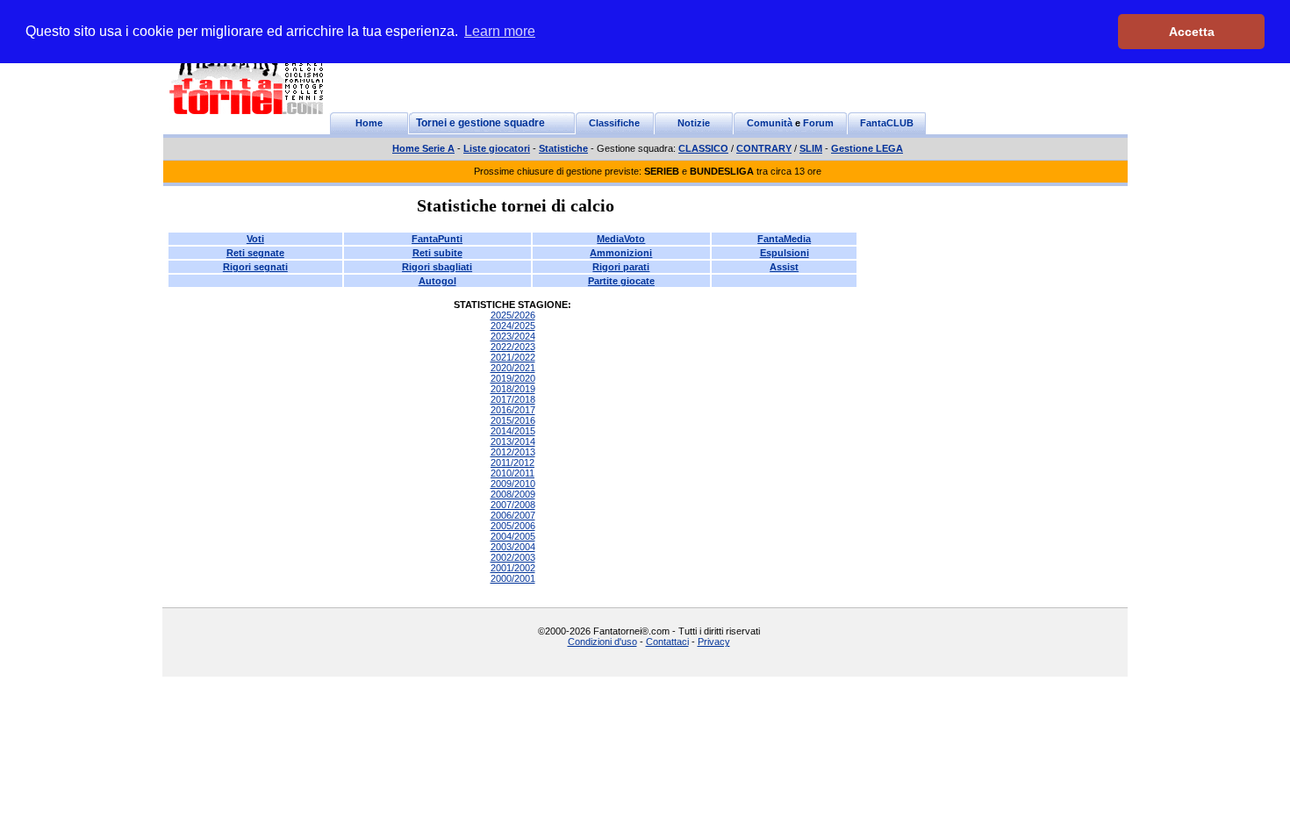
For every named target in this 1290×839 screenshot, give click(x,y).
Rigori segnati (255, 267)
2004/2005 (513, 536)
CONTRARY (764, 148)
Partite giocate (621, 281)
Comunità (769, 123)
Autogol (437, 281)
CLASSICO (703, 148)
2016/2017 (513, 410)
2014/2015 (513, 431)
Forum (818, 123)
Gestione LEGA (867, 148)
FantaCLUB (887, 123)
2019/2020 (513, 378)
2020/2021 (513, 367)
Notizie (693, 123)
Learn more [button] (499, 31)
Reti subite (437, 252)
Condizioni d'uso (602, 641)
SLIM (810, 148)
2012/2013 (513, 452)
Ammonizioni (621, 252)
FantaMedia (784, 238)
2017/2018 (513, 399)
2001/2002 (513, 568)
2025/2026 (513, 315)
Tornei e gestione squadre (480, 123)
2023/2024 (513, 336)
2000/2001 (513, 578)
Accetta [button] (1192, 32)
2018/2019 (513, 389)
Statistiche (563, 148)
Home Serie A (423, 148)
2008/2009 (513, 494)
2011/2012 (512, 462)
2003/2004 (513, 546)
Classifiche (614, 123)
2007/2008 (513, 504)
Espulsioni (784, 252)
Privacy (714, 641)
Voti (255, 238)
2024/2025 (513, 325)
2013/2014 (513, 441)
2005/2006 (513, 525)
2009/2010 (513, 483)
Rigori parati (620, 267)
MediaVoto (621, 238)
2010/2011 (512, 473)
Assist (784, 267)
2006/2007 (513, 515)
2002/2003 (513, 557)
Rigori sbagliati (437, 267)
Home (369, 123)
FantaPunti (437, 238)
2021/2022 (513, 357)
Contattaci (667, 641)
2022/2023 (513, 346)
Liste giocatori (496, 148)
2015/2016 (513, 420)
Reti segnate (255, 252)
